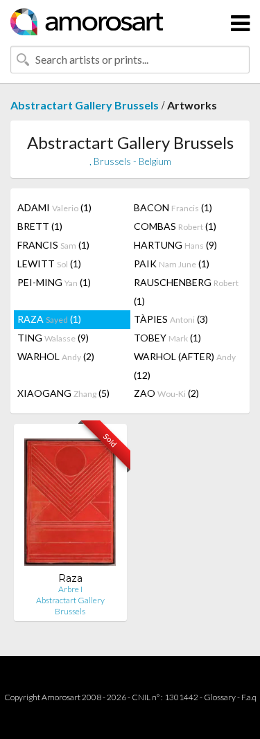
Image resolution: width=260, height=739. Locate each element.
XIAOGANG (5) (63, 393)
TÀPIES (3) (171, 319)
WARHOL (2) (55, 356)
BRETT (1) (39, 226)
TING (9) (53, 338)
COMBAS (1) (175, 226)
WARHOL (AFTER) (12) (185, 365)
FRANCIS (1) (53, 245)
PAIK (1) (171, 263)
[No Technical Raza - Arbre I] (70, 503)
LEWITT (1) (49, 263)
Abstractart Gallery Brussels (84, 105)
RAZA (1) (49, 319)
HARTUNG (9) (175, 245)
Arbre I (70, 589)
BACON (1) (173, 207)
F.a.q (249, 697)
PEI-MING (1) (54, 282)
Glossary (220, 697)
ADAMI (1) (54, 207)
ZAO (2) (166, 393)
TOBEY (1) (167, 338)
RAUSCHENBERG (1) (186, 291)
